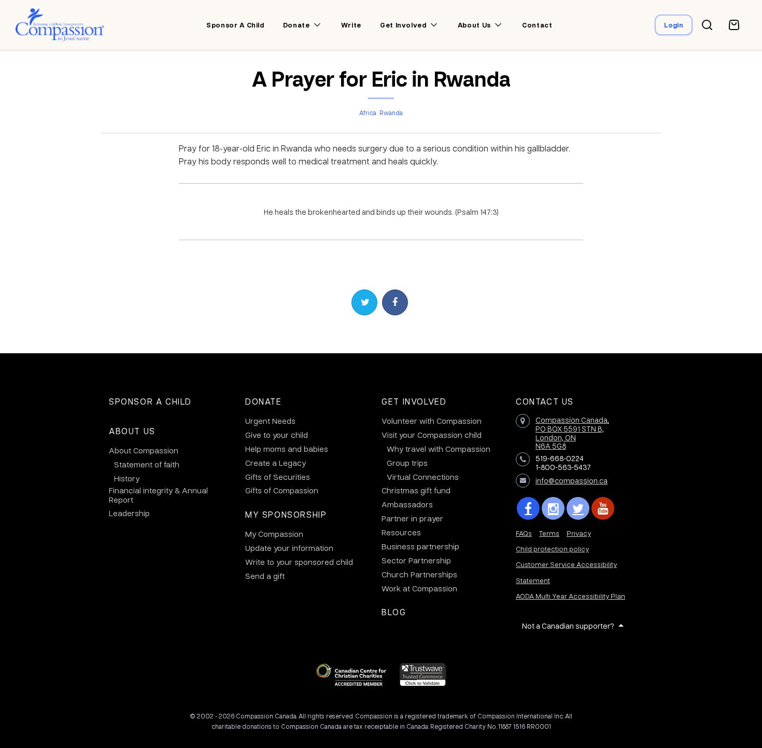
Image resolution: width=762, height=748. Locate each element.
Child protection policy (552, 548)
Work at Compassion (419, 588)
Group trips (407, 462)
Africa (367, 112)
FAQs (524, 533)
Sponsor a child (235, 25)
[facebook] (528, 508)
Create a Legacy (275, 462)
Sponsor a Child (150, 401)
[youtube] (602, 508)
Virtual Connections (423, 476)
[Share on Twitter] (364, 302)
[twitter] (578, 508)
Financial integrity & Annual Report (158, 495)
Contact (537, 25)
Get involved (403, 25)
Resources (401, 532)
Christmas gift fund (416, 490)
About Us (132, 430)
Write (351, 25)
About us (474, 25)
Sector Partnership (416, 560)
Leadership (129, 513)
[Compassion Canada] (60, 24)
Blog (394, 611)
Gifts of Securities (277, 476)
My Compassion (274, 533)
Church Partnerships (419, 574)
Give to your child (276, 434)
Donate (296, 25)
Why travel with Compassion (438, 448)
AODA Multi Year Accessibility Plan (570, 595)
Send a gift (265, 575)
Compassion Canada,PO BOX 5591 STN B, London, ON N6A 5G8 (572, 432)
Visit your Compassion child (432, 434)
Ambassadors (407, 504)
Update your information (289, 547)
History (126, 478)
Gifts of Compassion (281, 490)
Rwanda (391, 112)
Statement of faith (146, 464)
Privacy (579, 533)
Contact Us (545, 401)
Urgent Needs (270, 420)
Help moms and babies (286, 448)
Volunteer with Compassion (432, 420)
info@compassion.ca (571, 480)
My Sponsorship (286, 514)
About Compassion (143, 450)
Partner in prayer (412, 518)
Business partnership (420, 546)
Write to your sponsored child (299, 561)
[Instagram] (553, 508)
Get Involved (414, 401)
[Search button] (707, 24)
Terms (549, 533)
